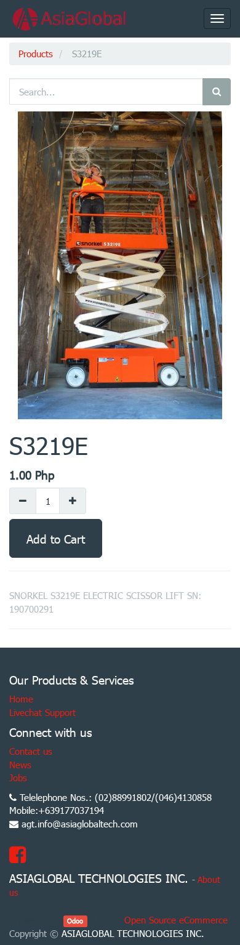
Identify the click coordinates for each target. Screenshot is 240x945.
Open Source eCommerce (176, 920)
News (20, 764)
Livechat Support (42, 712)
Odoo (75, 921)
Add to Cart (55, 538)
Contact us (30, 751)
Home (21, 699)
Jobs (18, 777)
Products (35, 53)
